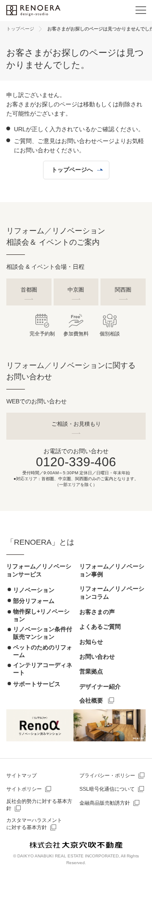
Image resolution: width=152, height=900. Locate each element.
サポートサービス (36, 684)
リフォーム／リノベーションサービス (38, 570)
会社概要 (91, 700)
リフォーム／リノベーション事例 (111, 570)
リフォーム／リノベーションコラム (111, 592)
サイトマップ (21, 775)
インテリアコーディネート (42, 669)
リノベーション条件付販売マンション (42, 633)
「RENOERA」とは (40, 542)
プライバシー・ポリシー (107, 775)
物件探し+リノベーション (41, 615)
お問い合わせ (97, 656)
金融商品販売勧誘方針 (104, 803)
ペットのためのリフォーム (42, 651)
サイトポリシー (24, 789)
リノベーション (33, 589)
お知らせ (91, 641)
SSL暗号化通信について (107, 789)
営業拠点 (91, 671)
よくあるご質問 (100, 626)
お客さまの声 (97, 611)
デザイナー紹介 (100, 686)
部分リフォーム (33, 600)
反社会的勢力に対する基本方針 (39, 804)
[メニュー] (140, 10)
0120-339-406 (76, 462)
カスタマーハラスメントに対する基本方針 (34, 823)
